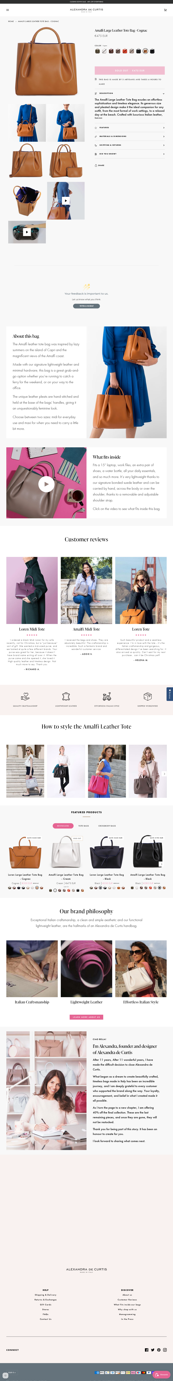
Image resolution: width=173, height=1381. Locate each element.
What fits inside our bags (127, 1304)
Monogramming (127, 1314)
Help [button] (46, 1290)
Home (11, 21)
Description (106, 93)
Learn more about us (86, 1017)
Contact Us (46, 1319)
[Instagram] (165, 1350)
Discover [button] (127, 1290)
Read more (98, 118)
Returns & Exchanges (46, 1299)
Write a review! (86, 306)
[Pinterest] (159, 1350)
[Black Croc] (152, 51)
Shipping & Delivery (46, 1294)
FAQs (46, 1314)
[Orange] (125, 51)
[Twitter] (153, 1350)
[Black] (139, 51)
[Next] (164, 773)
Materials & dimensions (113, 136)
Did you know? (108, 154)
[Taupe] (118, 51)
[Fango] (132, 51)
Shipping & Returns (110, 145)
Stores (45, 1309)
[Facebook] (146, 1350)
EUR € (11, 1372)
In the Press (127, 1319)
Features (104, 128)
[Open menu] (10, 10)
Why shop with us (127, 1309)
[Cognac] (146, 51)
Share (101, 165)
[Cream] (105, 51)
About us (127, 1294)
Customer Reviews (127, 1299)
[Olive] (98, 51)
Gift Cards (45, 1304)
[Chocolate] (111, 51)
